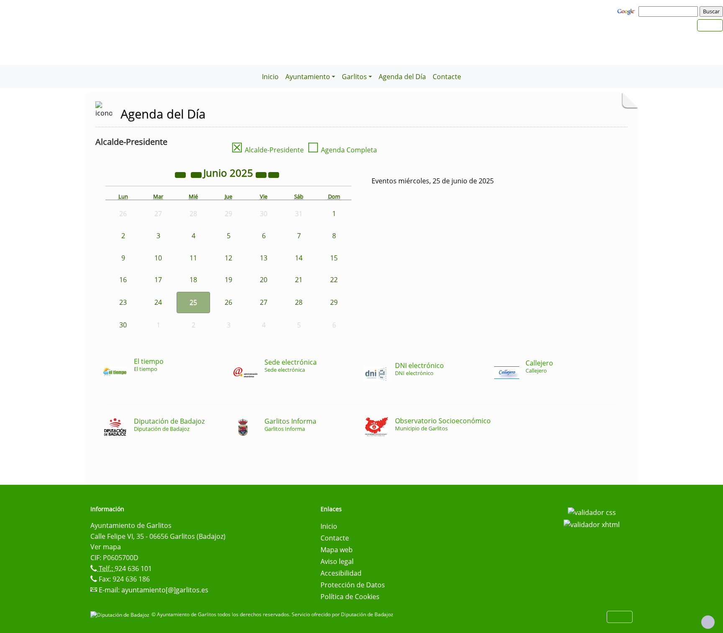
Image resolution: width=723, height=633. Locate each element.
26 (228, 302)
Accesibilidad (341, 573)
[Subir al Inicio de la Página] (708, 622)
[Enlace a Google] (627, 10)
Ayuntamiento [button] (307, 76)
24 (158, 302)
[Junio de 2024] (181, 174)
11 (193, 257)
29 (334, 302)
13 (263, 257)
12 (228, 257)
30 (123, 324)
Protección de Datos (352, 584)
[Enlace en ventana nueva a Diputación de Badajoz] (120, 614)
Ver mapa (105, 546)
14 (299, 257)
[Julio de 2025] (273, 174)
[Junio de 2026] (262, 174)
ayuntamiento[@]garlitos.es (164, 589)
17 (158, 279)
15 (334, 257)
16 (123, 279)
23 (123, 302)
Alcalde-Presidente (267, 149)
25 (193, 302)
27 (263, 302)
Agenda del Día (402, 76)
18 (193, 279)
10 (158, 257)
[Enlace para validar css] (592, 511)
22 (334, 279)
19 (228, 279)
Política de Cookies (349, 596)
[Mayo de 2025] (197, 174)
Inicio (270, 76)
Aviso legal (337, 561)
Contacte (447, 76)
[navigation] (669, 11)
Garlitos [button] (354, 76)
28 (299, 302)
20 (263, 279)
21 (299, 279)
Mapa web (336, 549)
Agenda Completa (342, 149)
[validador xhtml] (592, 524)
